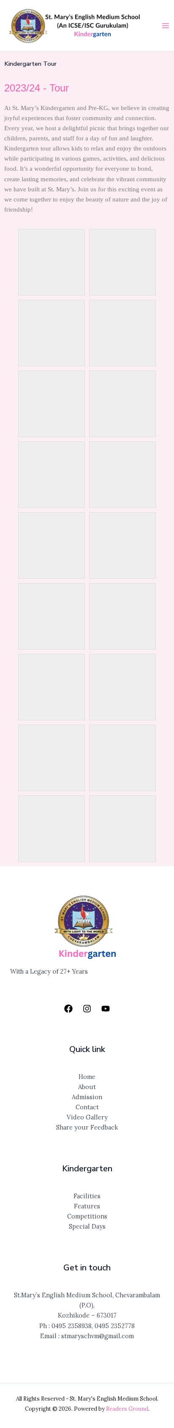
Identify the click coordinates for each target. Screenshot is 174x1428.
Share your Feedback (87, 1127)
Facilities (87, 1196)
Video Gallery (87, 1117)
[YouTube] (105, 1008)
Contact (87, 1107)
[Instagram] (87, 1008)
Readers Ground (127, 1408)
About (87, 1087)
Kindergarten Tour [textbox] (30, 63)
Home (87, 1077)
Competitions (87, 1216)
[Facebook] (68, 1008)
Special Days (87, 1226)
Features (87, 1206)
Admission (87, 1097)
